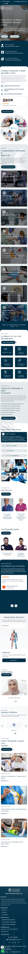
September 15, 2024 (5, 839)
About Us (4, 910)
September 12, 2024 (5, 806)
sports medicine (22, 821)
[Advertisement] (14, 871)
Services (4, 912)
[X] (12, 942)
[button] (26, 8)
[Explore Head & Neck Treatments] (14, 633)
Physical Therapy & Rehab (8, 924)
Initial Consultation (10, 434)
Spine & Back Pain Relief (8, 919)
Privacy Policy (4, 951)
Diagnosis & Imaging (11, 445)
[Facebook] (9, 942)
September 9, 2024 (5, 773)
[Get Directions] (2, 947)
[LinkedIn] (15, 942)
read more (4, 780)
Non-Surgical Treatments (9, 922)
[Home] (14, 890)
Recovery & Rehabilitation (12, 455)
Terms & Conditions (15, 951)
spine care (23, 755)
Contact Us (5, 914)
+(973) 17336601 (13, 937)
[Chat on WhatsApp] (2, 951)
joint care (23, 788)
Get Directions (5, 934)
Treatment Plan (10, 450)
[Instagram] (18, 942)
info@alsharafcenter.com (14, 939)
